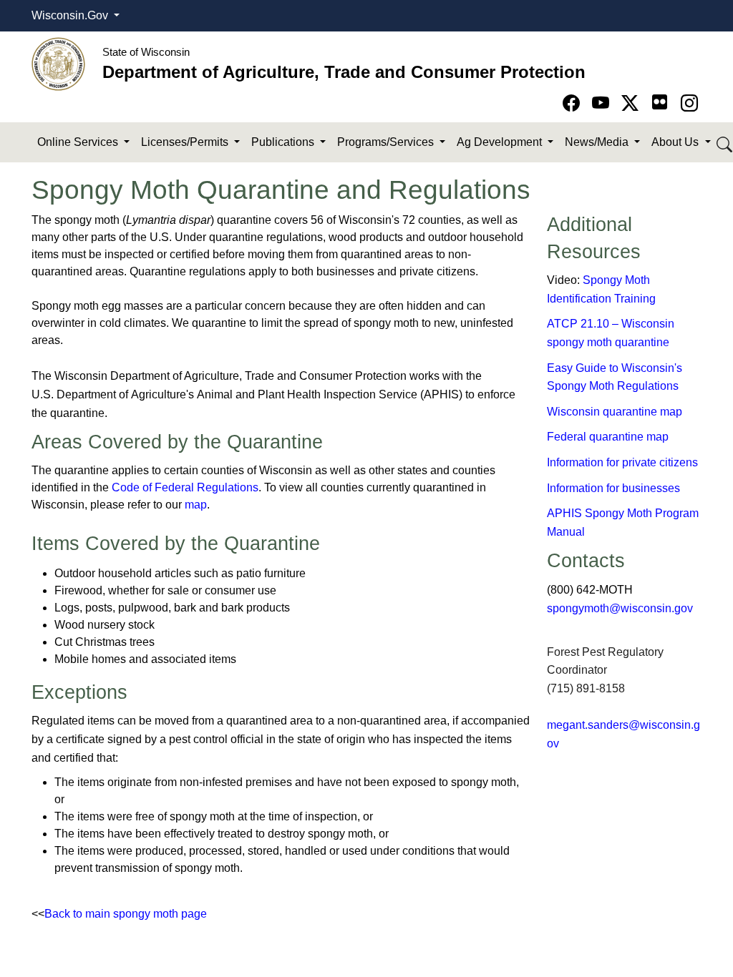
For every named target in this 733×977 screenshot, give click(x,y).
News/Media (598, 142)
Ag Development (501, 142)
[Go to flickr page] (660, 101)
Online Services (79, 142)
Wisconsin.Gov (71, 15)
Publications (284, 142)
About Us (676, 142)
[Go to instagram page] (689, 103)
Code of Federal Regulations (185, 487)
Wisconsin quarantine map (614, 412)
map (196, 505)
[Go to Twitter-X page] (632, 103)
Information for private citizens (622, 462)
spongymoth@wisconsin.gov (620, 608)
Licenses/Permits (186, 142)
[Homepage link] (58, 63)
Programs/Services (387, 142)
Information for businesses (613, 488)
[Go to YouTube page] (603, 103)
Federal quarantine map (608, 437)
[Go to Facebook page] (574, 103)
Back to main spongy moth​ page (125, 914)
